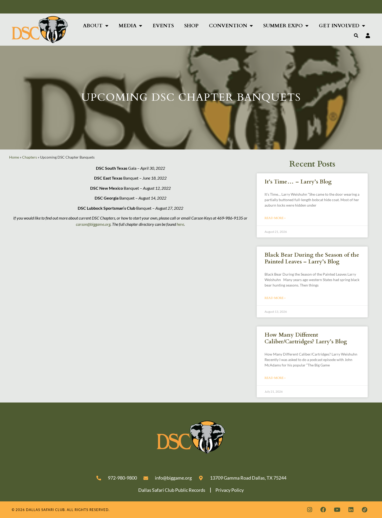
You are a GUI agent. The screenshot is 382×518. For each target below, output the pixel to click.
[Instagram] (309, 509)
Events (163, 25)
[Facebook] (323, 509)
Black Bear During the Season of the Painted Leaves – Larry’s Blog (312, 258)
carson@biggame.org (93, 224)
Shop (191, 25)
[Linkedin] (351, 509)
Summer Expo (283, 25)
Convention (228, 25)
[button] (356, 35)
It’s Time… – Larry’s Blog (298, 182)
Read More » (275, 218)
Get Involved (339, 25)
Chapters (29, 157)
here (180, 224)
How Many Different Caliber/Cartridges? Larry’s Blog (306, 338)
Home (14, 157)
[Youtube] (337, 509)
